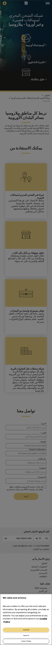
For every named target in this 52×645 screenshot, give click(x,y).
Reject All (26, 635)
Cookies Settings (26, 641)
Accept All (26, 630)
